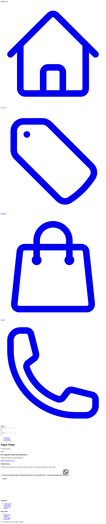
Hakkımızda (7, 514)
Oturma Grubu (8, 503)
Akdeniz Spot (4, 1)
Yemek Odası (7, 506)
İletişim (6, 516)
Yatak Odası (7, 505)
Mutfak (6, 508)
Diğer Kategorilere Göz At (8, 460)
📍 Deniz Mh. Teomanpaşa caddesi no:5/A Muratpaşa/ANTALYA (16, 475)
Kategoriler (7, 439)
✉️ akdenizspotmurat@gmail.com (54, 475)
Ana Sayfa (7, 437)
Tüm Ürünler (7, 517)
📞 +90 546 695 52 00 (39, 475)
